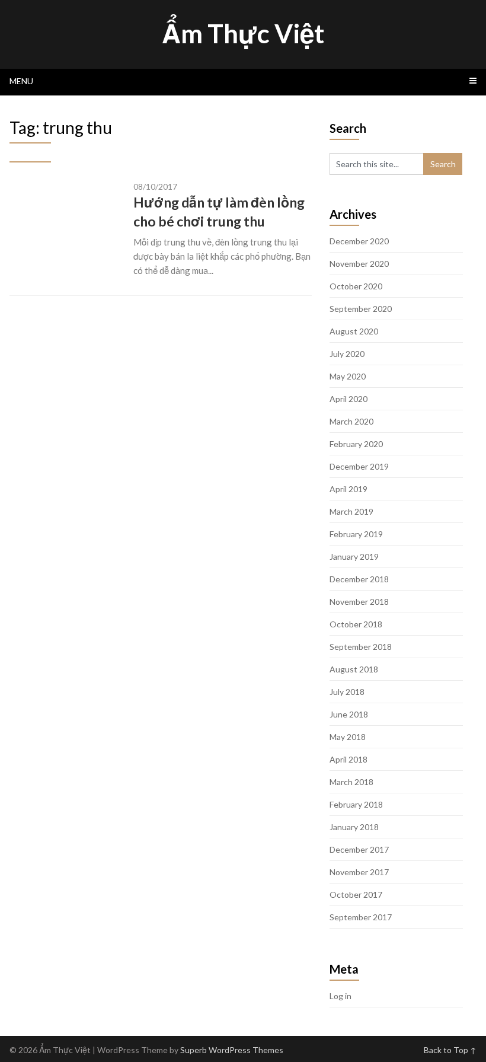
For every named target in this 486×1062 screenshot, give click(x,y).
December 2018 (359, 579)
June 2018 (349, 714)
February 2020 (356, 444)
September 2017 (361, 917)
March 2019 (351, 511)
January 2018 (354, 827)
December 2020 (359, 241)
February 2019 (356, 534)
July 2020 (347, 354)
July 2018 (347, 692)
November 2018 (359, 602)
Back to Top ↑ (450, 1050)
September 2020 (361, 309)
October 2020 (356, 286)
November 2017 (359, 872)
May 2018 (348, 737)
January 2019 (354, 556)
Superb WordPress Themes (231, 1050)
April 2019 (348, 489)
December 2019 (359, 466)
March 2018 (351, 782)
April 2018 (348, 759)
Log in (340, 996)
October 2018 (356, 624)
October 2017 (356, 894)
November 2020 (359, 264)
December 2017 (359, 849)
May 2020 (348, 376)
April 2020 (348, 399)
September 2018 (361, 647)
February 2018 (356, 804)
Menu (21, 81)
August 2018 (354, 669)
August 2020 (354, 331)
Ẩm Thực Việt (243, 33)
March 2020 (351, 421)
